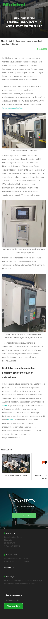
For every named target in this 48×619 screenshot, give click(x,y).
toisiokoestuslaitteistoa (12, 108)
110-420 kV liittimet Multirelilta (15, 475)
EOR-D (5, 405)
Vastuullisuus (9, 567)
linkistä (10, 419)
